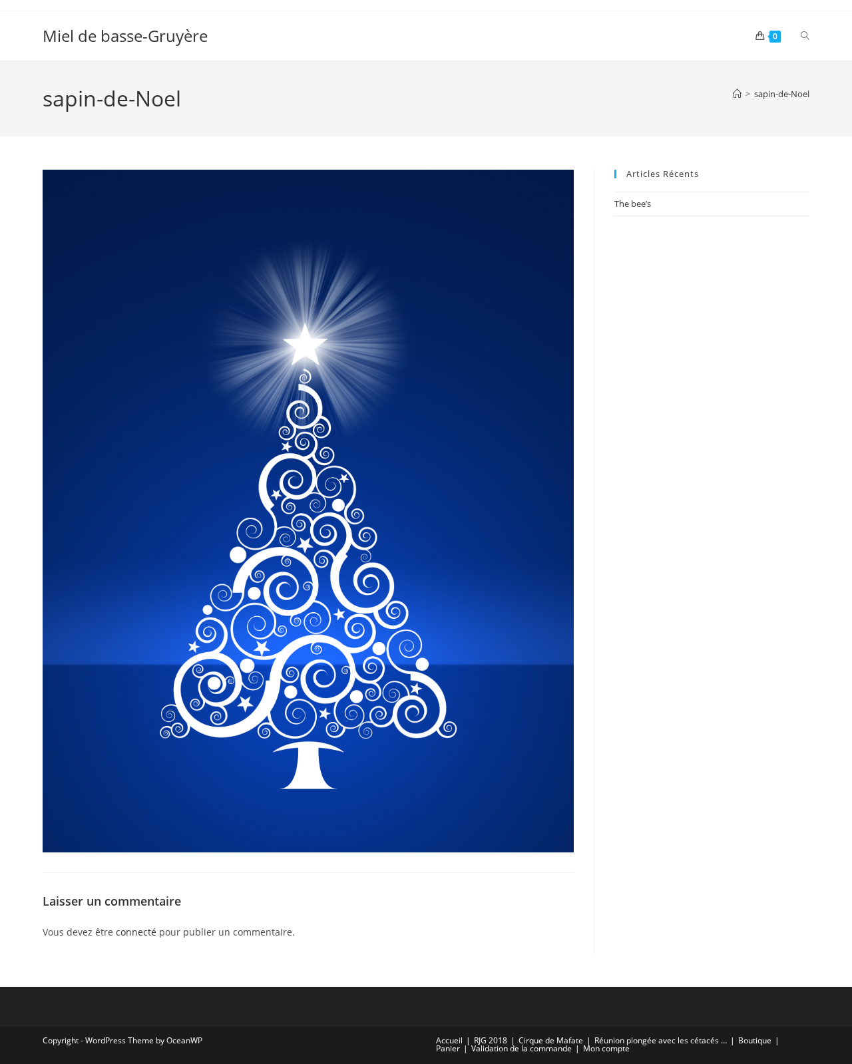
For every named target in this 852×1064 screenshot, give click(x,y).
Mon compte (606, 1048)
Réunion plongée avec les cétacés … (660, 1040)
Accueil (449, 1040)
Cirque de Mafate (551, 1040)
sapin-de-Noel (781, 94)
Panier (448, 1048)
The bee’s (632, 204)
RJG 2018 (490, 1040)
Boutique (754, 1040)
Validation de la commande (521, 1048)
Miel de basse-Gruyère (125, 36)
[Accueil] (737, 94)
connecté (136, 932)
